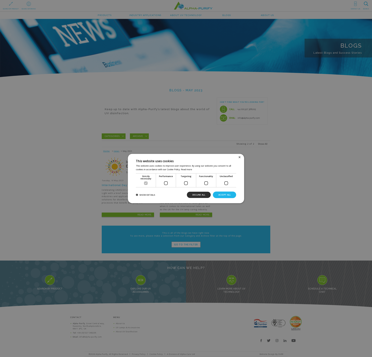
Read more (186, 169)
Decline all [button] (198, 194)
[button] (145, 194)
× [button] (239, 157)
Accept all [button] (224, 194)
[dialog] (186, 178)
